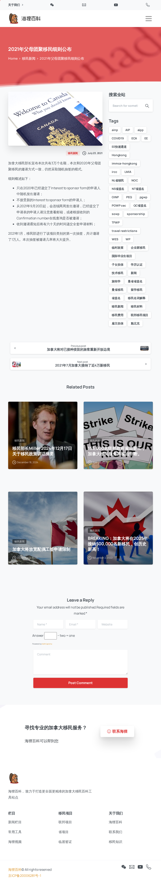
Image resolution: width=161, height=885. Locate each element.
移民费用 (117, 315)
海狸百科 (14, 869)
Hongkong (119, 155)
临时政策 (117, 248)
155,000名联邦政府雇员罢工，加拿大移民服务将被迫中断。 (116, 450)
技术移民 (117, 273)
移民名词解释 (136, 298)
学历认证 (136, 264)
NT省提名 (138, 189)
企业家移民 (138, 248)
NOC (134, 180)
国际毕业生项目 (122, 256)
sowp (115, 214)
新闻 (134, 273)
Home (13, 58)
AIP (127, 130)
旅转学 (116, 281)
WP (128, 239)
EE (146, 138)
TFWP (115, 222)
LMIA (128, 172)
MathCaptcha (47, 644)
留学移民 (136, 290)
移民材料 (136, 306)
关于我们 (14, 5)
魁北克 (135, 323)
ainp (115, 130)
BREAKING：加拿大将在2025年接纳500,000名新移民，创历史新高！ (118, 543)
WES (115, 239)
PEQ (129, 197)
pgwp (143, 197)
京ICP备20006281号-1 (24, 875)
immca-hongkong (124, 163)
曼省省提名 (135, 281)
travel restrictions (124, 231)
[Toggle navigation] (148, 18)
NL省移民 (118, 180)
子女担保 (117, 264)
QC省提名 (140, 205)
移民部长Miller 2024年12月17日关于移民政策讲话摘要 (42, 450)
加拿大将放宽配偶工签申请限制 (41, 549)
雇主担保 (117, 323)
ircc (114, 172)
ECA (134, 138)
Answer (38, 635)
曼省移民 (117, 290)
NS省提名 (118, 189)
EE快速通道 (119, 147)
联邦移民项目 (139, 315)
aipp (141, 130)
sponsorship (136, 214)
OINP (115, 197)
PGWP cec (119, 205)
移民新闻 (28, 58)
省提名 (116, 298)
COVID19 (118, 138)
